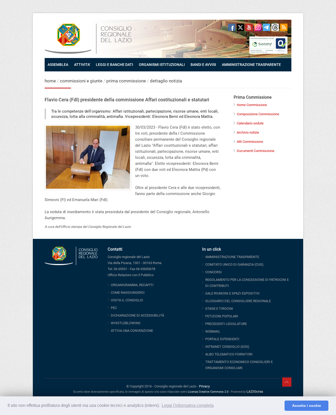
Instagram (257, 27)
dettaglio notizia (166, 80)
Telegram (266, 27)
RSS (283, 27)
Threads (275, 27)
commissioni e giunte (81, 80)
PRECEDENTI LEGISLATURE (226, 324)
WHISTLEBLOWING (125, 323)
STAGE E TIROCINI (219, 309)
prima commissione (126, 80)
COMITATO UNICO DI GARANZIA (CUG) (234, 264)
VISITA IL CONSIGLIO (127, 300)
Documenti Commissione (255, 151)
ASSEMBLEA (58, 64)
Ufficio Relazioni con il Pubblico (131, 275)
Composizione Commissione (258, 114)
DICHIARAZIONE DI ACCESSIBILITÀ (137, 315)
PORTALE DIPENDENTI (222, 339)
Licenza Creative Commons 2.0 (208, 391)
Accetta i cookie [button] (306, 405)
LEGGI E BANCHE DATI (114, 64)
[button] (279, 406)
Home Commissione (252, 105)
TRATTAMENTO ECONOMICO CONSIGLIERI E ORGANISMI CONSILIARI (239, 365)
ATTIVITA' (82, 64)
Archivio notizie (248, 132)
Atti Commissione (250, 142)
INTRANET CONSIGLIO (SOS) (227, 347)
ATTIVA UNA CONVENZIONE (132, 331)
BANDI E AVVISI (203, 64)
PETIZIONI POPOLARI (221, 316)
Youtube (249, 27)
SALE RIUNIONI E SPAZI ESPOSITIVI (232, 293)
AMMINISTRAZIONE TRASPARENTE (251, 64)
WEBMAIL (212, 331)
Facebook (231, 27)
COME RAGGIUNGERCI (128, 293)
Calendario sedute (250, 123)
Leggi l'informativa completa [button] (188, 405)
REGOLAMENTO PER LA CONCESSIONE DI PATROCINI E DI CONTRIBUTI (247, 283)
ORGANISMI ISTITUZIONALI (162, 64)
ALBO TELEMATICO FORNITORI (229, 354)
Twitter (240, 27)
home (50, 80)
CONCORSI (213, 272)
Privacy (204, 386)
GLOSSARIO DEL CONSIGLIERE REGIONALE (238, 301)
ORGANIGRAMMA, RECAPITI (132, 285)
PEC (114, 308)
